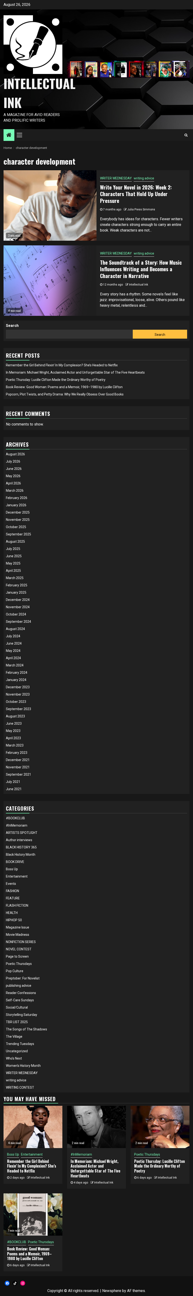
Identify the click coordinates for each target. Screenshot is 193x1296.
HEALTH (12, 913)
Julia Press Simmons (141, 209)
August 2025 (15, 541)
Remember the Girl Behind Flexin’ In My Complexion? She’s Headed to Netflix (62, 365)
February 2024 (16, 672)
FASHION (12, 891)
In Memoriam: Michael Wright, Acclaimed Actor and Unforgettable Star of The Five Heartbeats (75, 372)
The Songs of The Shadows (26, 1029)
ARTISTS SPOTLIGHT (21, 833)
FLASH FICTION (17, 905)
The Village (14, 1036)
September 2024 (18, 621)
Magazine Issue (17, 927)
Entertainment (17, 876)
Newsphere (111, 1290)
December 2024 (18, 600)
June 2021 (14, 789)
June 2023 (14, 723)
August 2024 (15, 629)
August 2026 (15, 454)
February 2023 (16, 752)
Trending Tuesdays (20, 1044)
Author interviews (19, 840)
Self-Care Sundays (20, 1000)
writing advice (144, 178)
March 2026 (15, 490)
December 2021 (18, 760)
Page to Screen (17, 956)
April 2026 (13, 483)
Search (12, 325)
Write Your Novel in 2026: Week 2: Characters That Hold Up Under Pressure (136, 193)
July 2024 (13, 636)
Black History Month (20, 854)
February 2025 (16, 585)
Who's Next (14, 1058)
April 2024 (13, 658)
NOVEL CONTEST (19, 949)
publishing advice (18, 985)
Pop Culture (14, 971)
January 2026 (16, 505)
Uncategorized (17, 1051)
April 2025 (13, 571)
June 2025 (14, 556)
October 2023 (16, 702)
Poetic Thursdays (19, 964)
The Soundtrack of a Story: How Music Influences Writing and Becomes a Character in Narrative (141, 269)
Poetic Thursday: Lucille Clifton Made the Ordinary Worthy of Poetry (55, 380)
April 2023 (13, 738)
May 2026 (13, 476)
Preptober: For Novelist (23, 978)
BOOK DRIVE (15, 862)
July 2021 (13, 782)
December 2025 (18, 512)
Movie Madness (17, 934)
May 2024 (13, 651)
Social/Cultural (17, 1007)
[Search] (186, 135)
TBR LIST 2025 (17, 1022)
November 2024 (18, 607)
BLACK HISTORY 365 (21, 847)
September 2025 (18, 534)
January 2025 (16, 592)
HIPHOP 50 (14, 920)
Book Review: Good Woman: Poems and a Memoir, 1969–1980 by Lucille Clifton (64, 387)
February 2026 (16, 498)
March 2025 (15, 578)
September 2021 (18, 774)
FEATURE (13, 898)
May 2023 (13, 731)
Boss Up (12, 869)
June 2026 (14, 469)
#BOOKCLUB (15, 818)
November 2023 (18, 694)
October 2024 (16, 614)
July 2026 (13, 461)
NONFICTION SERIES (21, 942)
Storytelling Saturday (21, 1015)
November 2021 (18, 767)
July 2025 (13, 549)
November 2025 (18, 520)
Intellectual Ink (138, 284)
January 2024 (16, 680)
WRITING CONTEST (20, 1087)
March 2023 (15, 745)
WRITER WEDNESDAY (116, 178)
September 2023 (18, 709)
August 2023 (15, 716)
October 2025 (16, 527)
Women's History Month (23, 1066)
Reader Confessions (21, 993)
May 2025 (13, 563)
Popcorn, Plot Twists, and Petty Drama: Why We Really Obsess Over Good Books (65, 394)
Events (11, 884)
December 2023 (18, 687)
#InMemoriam (16, 825)
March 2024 (15, 665)
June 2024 (14, 643)
